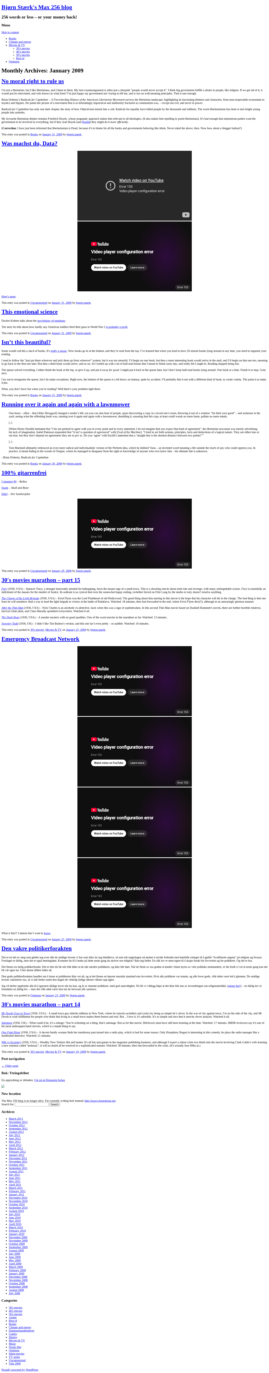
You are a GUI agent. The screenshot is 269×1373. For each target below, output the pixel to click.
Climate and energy (20, 41)
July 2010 (14, 1214)
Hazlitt (86, 122)
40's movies (15, 1310)
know (47, 933)
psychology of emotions (51, 320)
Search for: (7, 1104)
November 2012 (18, 1122)
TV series (14, 1357)
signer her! (234, 985)
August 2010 (16, 1211)
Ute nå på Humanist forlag (49, 1080)
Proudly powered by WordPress (19, 1369)
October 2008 (17, 1283)
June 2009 (15, 1257)
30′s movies (23, 48)
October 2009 (17, 1243)
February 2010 (17, 1230)
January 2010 (16, 1234)
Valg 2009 (15, 1363)
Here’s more (8, 296)
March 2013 (16, 1118)
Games (13, 1333)
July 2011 (14, 1174)
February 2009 (17, 1270)
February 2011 (17, 1191)
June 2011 (14, 1178)
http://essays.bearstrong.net (100, 1100)
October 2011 (17, 1164)
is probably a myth (116, 326)
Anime (13, 1317)
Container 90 (8, 481)
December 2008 (18, 1276)
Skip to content (10, 32)
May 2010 (15, 1220)
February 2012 (17, 1151)
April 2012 (15, 1145)
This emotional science (29, 311)
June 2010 (15, 1217)
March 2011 (16, 1187)
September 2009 (18, 1247)
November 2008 (18, 1280)
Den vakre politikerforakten (36, 948)
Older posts (9, 1065)
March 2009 (16, 1267)
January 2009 (16, 1273)
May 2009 (15, 1260)
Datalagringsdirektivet (21, 1330)
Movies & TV (17, 45)
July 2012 (14, 1135)
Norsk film (15, 1347)
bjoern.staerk (74, 134)
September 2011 (18, 1168)
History (13, 1337)
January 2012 (16, 1155)
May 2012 (15, 1141)
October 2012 (17, 1125)
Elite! (4, 494)
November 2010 (18, 1201)
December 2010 (18, 1197)
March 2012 (16, 1148)
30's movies (37, 629)
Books (12, 38)
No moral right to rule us (32, 81)
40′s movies (23, 51)
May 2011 (14, 1181)
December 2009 (18, 1237)
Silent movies (16, 1353)
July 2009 (14, 1253)
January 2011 (16, 1194)
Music (12, 1343)
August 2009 (16, 1250)
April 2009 (15, 1263)
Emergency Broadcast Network (40, 639)
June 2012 (15, 1138)
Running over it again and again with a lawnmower (65, 404)
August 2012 (16, 1131)
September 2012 (18, 1128)
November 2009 (18, 1240)
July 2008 (14, 1293)
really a (59, 350)
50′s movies (23, 55)
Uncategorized (38, 302)
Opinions (14, 61)
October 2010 (17, 1204)
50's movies (15, 1314)
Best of (20, 58)
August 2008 (16, 1290)
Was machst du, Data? (29, 143)
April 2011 (15, 1184)
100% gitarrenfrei (23, 472)
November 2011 (18, 1161)
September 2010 (18, 1207)
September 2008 (18, 1286)
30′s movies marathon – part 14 (40, 1004)
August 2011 (16, 1171)
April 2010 (15, 1224)
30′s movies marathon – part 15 (40, 580)
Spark (4, 487)
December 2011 (18, 1158)
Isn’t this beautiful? (26, 342)
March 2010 (16, 1227)
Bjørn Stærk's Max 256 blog (36, 7)
